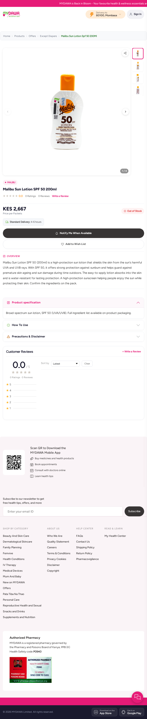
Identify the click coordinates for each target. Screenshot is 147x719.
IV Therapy (9, 565)
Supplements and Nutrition (19, 617)
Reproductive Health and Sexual (22, 605)
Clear (87, 363)
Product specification (26, 302)
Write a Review (60, 196)
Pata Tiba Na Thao (13, 594)
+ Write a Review (131, 351)
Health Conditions (13, 559)
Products (19, 36)
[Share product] (125, 53)
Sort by (45, 363)
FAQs (79, 536)
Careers (52, 547)
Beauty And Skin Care (16, 536)
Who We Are (54, 536)
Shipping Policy (85, 547)
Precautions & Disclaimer (28, 336)
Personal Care (11, 599)
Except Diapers (48, 36)
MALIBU (11, 182)
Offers (32, 36)
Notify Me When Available (76, 233)
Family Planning (12, 547)
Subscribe (134, 511)
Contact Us (83, 541)
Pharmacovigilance (87, 559)
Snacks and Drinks (14, 611)
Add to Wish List (75, 244)
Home (6, 36)
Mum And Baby (12, 576)
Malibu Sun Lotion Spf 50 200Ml (79, 36)
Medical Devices (13, 570)
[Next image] (125, 111)
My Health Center (115, 536)
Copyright (53, 570)
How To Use (20, 325)
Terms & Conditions (58, 553)
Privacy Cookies (56, 559)
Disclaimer (53, 565)
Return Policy (84, 553)
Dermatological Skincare (17, 541)
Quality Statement (58, 541)
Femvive (8, 553)
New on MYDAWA (14, 582)
